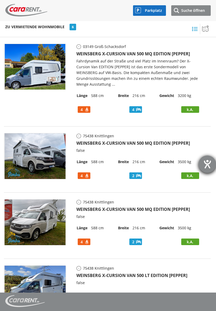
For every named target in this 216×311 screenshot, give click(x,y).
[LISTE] (194, 29)
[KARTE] (205, 29)
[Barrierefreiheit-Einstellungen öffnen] (207, 164)
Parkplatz (153, 10)
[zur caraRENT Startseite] (26, 9)
